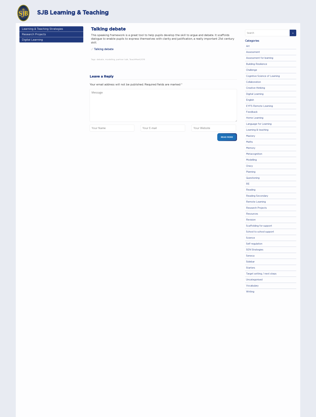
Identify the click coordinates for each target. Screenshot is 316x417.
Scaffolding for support (259, 226)
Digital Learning (32, 40)
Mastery (250, 136)
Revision (251, 220)
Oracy (249, 166)
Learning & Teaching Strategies (42, 29)
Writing (250, 292)
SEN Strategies (254, 250)
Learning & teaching (257, 130)
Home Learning (254, 118)
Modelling (251, 160)
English (250, 100)
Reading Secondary (257, 196)
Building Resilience (256, 64)
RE (248, 184)
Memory (250, 148)
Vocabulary (252, 286)
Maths (249, 142)
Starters (250, 268)
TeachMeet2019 (137, 59)
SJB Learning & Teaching (73, 12)
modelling (110, 59)
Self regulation (254, 244)
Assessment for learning (259, 58)
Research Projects (34, 34)
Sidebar (250, 262)
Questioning (253, 178)
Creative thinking (255, 88)
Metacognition (254, 154)
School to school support (260, 232)
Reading (250, 190)
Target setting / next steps (261, 274)
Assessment (253, 52)
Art (248, 46)
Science (250, 238)
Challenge (251, 70)
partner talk (122, 59)
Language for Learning (259, 124)
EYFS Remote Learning (259, 106)
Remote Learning (256, 202)
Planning (250, 172)
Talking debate (104, 49)
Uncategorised (254, 280)
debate (100, 59)
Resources (252, 214)
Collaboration (253, 82)
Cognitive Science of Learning (263, 76)
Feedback (252, 112)
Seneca (250, 256)
